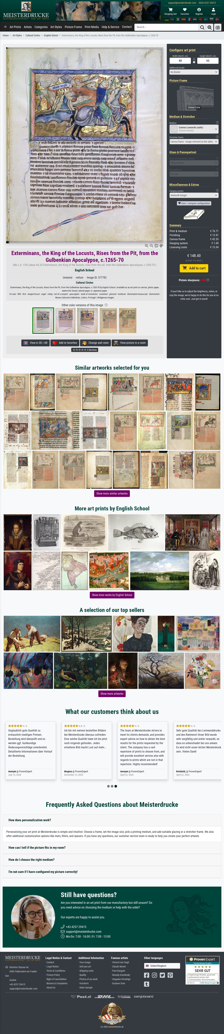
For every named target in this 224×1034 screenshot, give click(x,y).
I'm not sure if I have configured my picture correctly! (43, 872)
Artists (28, 27)
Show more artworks (112, 693)
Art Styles (56, 27)
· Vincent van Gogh (120, 962)
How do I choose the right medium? (32, 860)
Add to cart (196, 268)
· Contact (50, 962)
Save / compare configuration (195, 203)
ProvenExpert (25, 771)
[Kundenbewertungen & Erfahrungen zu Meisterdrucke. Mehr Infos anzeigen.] (203, 970)
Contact (127, 27)
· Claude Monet (118, 966)
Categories (41, 27)
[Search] (202, 27)
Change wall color (97, 342)
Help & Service (110, 27)
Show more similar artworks (112, 493)
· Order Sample (85, 987)
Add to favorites (67, 342)
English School (51, 35)
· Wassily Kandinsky (120, 975)
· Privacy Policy (53, 975)
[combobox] (194, 72)
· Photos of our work (87, 979)
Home (6, 35)
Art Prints (15, 27)
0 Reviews (92, 349)
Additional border (177, 67)
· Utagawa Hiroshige (121, 979)
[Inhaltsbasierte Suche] (209, 27)
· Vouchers (83, 983)
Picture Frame (73, 27)
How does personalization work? (30, 820)
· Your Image (84, 962)
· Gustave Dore (118, 983)
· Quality (82, 975)
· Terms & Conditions (55, 970)
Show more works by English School (112, 595)
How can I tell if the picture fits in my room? (37, 848)
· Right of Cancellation (56, 979)
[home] (5, 27)
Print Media (92, 27)
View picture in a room (132, 342)
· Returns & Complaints (56, 983)
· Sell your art (84, 966)
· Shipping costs (85, 970)
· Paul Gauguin (118, 970)
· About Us (50, 987)
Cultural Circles (33, 35)
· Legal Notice (52, 966)
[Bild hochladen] (217, 27)
